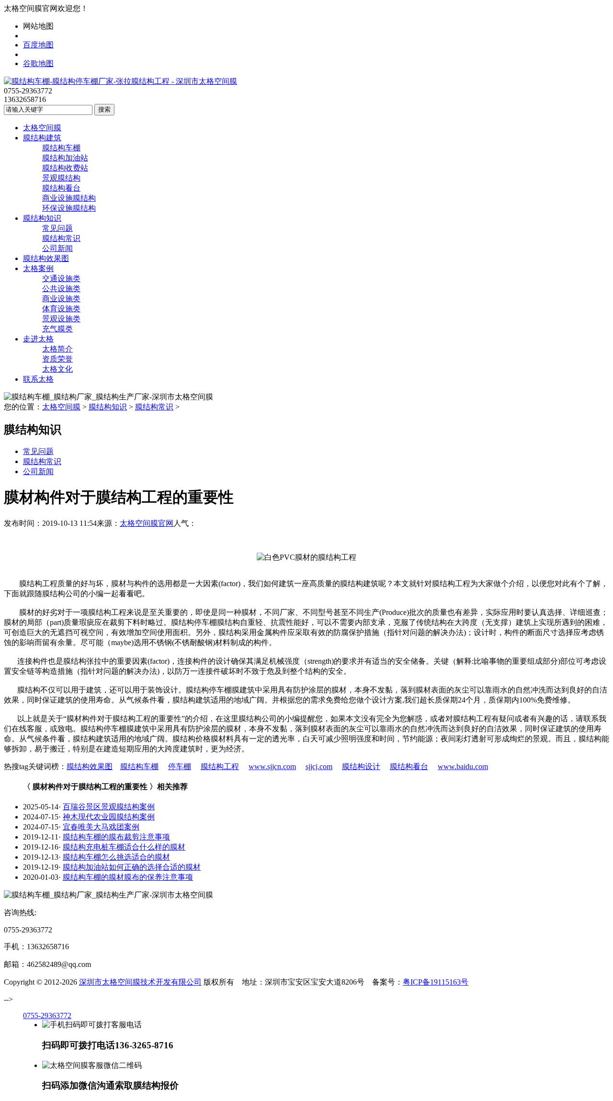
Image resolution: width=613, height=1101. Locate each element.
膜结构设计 (361, 766)
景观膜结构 (61, 178)
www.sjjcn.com (272, 766)
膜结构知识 (42, 218)
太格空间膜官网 (146, 523)
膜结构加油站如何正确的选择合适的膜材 (132, 867)
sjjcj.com (319, 766)
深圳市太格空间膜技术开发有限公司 (140, 982)
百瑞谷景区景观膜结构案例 (109, 807)
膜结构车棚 (61, 148)
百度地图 (38, 45)
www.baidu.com (463, 766)
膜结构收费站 (65, 168)
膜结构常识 (61, 238)
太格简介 (57, 349)
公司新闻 (57, 248)
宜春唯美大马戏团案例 (101, 827)
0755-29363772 (47, 1015)
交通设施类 (61, 278)
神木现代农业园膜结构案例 (109, 817)
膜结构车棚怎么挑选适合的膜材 (116, 857)
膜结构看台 (61, 188)
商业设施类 (61, 299)
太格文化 (57, 369)
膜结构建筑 (42, 138)
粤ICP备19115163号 (435, 982)
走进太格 (38, 339)
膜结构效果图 (46, 258)
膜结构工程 (220, 766)
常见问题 (57, 228)
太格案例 (38, 268)
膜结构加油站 (65, 158)
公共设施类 (61, 288)
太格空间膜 (42, 128)
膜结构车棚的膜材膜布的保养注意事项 (128, 877)
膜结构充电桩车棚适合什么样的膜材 (124, 847)
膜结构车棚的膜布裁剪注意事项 (116, 837)
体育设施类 (61, 309)
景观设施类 (61, 319)
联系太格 (38, 379)
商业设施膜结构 (69, 198)
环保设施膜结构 (69, 208)
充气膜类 (57, 329)
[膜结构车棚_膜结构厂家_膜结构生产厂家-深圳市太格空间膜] (120, 81)
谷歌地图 (38, 63)
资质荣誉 (57, 359)
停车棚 (179, 766)
